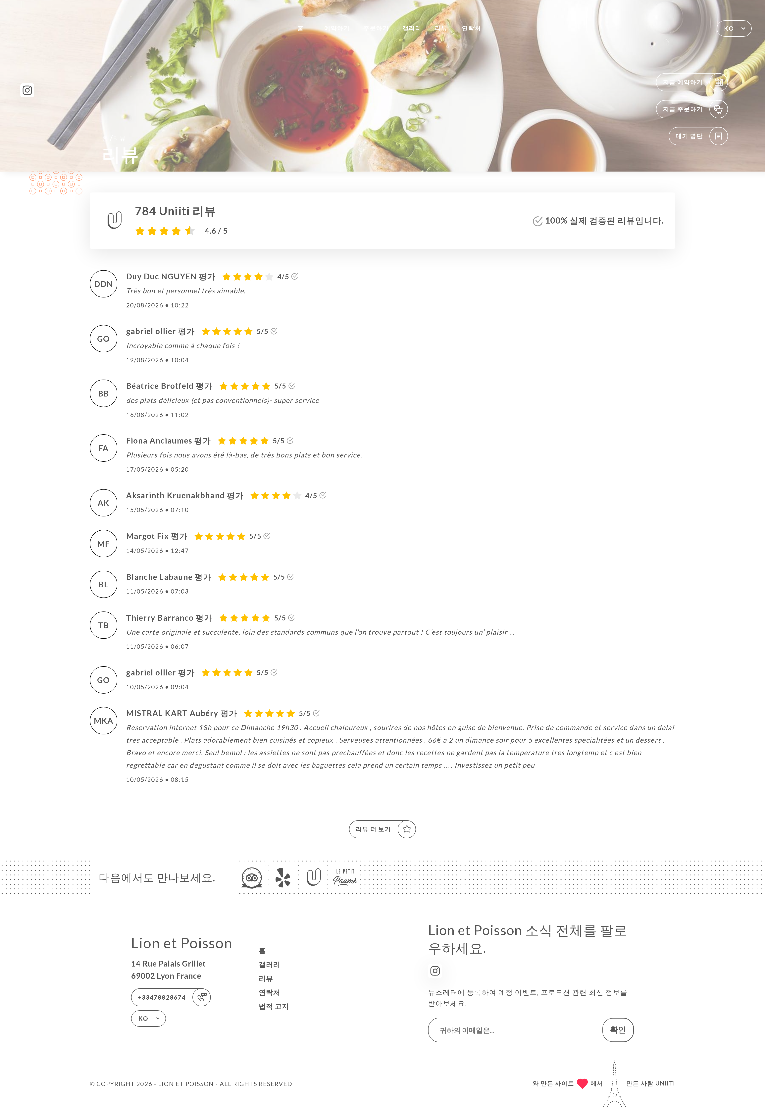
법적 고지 (274, 1006)
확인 (618, 1029)
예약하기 (337, 27)
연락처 (471, 27)
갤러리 (412, 27)
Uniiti (665, 1083)
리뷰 (441, 27)
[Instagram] (27, 90)
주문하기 (376, 27)
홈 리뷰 (114, 138)
